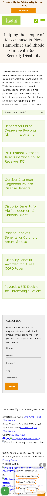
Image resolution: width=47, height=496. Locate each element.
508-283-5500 (17, 434)
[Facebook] (3, 438)
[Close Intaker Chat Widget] (44, 465)
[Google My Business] (24, 438)
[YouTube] (8, 438)
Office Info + (29, 416)
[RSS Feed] (39, 438)
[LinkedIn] (5, 438)
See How (23, 10)
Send (12, 386)
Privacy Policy (9, 460)
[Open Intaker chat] (18, 495)
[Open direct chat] (40, 465)
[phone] (36, 21)
